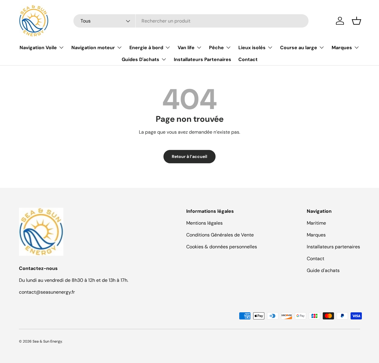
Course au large (298, 47)
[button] (356, 20)
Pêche (216, 47)
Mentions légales (204, 223)
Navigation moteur (93, 47)
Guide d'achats (323, 270)
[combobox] (191, 21)
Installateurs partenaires (333, 247)
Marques (342, 47)
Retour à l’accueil (189, 156)
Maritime (316, 223)
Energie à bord (146, 47)
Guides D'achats (140, 59)
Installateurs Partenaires (202, 59)
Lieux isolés (252, 47)
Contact (248, 59)
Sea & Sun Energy (47, 341)
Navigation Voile (38, 47)
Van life (186, 47)
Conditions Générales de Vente (220, 235)
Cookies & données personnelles (221, 247)
